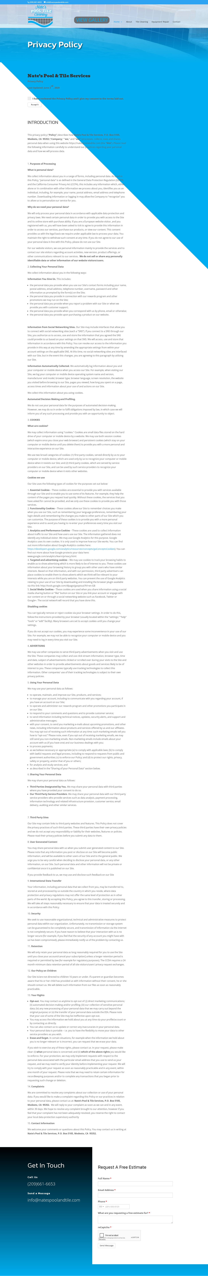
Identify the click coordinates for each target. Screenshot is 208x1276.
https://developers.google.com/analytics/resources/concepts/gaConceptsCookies (71, 548)
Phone (102, 1201)
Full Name (104, 1178)
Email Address (107, 1190)
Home (117, 22)
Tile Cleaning (142, 22)
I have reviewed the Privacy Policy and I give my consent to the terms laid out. (78, 98)
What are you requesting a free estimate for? (124, 1213)
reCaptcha (104, 1227)
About (129, 22)
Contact (176, 22)
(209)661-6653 (41, 1184)
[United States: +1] (101, 1206)
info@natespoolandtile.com (54, 1200)
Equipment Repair (160, 22)
